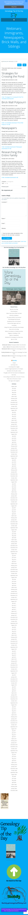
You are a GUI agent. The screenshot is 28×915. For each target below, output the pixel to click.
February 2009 (14, 786)
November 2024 (14, 428)
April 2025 (14, 418)
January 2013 (14, 695)
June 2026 (14, 390)
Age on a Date (14, 339)
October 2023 (14, 454)
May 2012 (14, 710)
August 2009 (14, 774)
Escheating (14, 325)
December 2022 (14, 474)
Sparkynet (21, 911)
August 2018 (14, 577)
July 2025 (14, 412)
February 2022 (14, 494)
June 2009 (14, 778)
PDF (24, 65)
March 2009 (14, 784)
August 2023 (14, 458)
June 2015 (14, 653)
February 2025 (14, 422)
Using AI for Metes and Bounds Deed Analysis (14, 327)
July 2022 (14, 484)
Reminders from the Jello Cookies (14, 370)
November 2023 (14, 452)
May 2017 (14, 607)
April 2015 (14, 657)
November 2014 (14, 667)
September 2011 (14, 726)
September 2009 (14, 772)
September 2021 (14, 503)
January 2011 (14, 742)
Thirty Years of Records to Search (14, 378)
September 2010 (14, 750)
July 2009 (14, 776)
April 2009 (14, 782)
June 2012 (14, 708)
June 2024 (14, 438)
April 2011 (14, 736)
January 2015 (14, 663)
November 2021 (14, 499)
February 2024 (14, 446)
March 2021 (14, 515)
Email (3, 223)
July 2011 (14, 730)
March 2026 (14, 396)
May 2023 (14, 464)
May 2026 (14, 392)
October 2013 (14, 683)
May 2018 (14, 583)
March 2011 (14, 738)
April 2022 (14, 490)
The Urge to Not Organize (14, 380)
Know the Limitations (14, 315)
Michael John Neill (6, 61)
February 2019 (14, 565)
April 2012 (14, 712)
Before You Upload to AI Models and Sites (14, 331)
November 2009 (14, 768)
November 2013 (14, 681)
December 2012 (14, 697)
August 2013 (14, 685)
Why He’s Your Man (14, 309)
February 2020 (14, 541)
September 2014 (14, 671)
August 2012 (14, 704)
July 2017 (14, 603)
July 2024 (14, 436)
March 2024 (14, 444)
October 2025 (14, 406)
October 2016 (14, 621)
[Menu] (14, 20)
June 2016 (14, 629)
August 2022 (14, 482)
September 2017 (14, 599)
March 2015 (14, 659)
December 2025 (14, 402)
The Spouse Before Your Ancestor (14, 317)
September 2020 (14, 527)
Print (19, 65)
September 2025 (14, 408)
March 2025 (14, 420)
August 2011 (14, 728)
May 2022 (14, 488)
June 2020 (14, 533)
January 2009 (14, 788)
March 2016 (14, 635)
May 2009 (14, 780)
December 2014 (14, 665)
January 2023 (14, 472)
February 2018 (14, 589)
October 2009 (14, 770)
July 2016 (14, 627)
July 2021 (14, 507)
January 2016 (14, 639)
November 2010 (14, 746)
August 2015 (14, 649)
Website (4, 228)
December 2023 (14, 450)
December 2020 (14, 521)
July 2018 (14, 579)
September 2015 (14, 647)
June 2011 (14, 732)
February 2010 (14, 764)
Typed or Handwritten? (14, 335)
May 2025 (14, 416)
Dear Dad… (14, 374)
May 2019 (14, 559)
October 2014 (14, 669)
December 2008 (14, 790)
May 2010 (14, 758)
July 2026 (14, 388)
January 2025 (14, 424)
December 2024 (14, 426)
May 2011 (14, 734)
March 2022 (14, 492)
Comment (4, 202)
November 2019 (14, 547)
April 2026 (14, 394)
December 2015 (14, 641)
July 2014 (14, 675)
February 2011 (14, 740)
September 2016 (14, 623)
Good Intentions (14, 311)
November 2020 (14, 523)
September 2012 (14, 703)
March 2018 (14, 587)
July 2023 (14, 460)
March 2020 (14, 539)
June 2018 (14, 581)
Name (3, 218)
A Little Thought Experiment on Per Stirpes (14, 368)
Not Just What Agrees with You (14, 323)
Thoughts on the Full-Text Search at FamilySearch (14, 372)
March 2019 (14, 563)
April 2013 (14, 691)
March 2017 (14, 611)
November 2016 (14, 619)
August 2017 (14, 601)
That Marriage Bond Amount (14, 319)
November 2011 (14, 722)
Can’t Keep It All (14, 364)
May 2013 (14, 689)
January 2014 (14, 677)
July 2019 (14, 555)
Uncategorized (10, 181)
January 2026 (14, 400)
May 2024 (14, 440)
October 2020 (14, 525)
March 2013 (14, 693)
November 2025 (14, 404)
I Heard (14, 362)
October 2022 (14, 478)
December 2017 (14, 593)
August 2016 (14, 625)
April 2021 (14, 513)
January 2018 (14, 591)
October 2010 (14, 748)
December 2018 (14, 569)
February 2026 (14, 398)
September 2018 (14, 575)
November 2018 (14, 571)
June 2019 (14, 557)
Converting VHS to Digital (14, 366)
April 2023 (14, 466)
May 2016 (14, 631)
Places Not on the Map (14, 329)
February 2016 (14, 637)
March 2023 (14, 468)
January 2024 (14, 448)
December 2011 (14, 720)
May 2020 (14, 535)
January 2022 (14, 496)
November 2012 (14, 699)
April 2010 (14, 760)
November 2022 (14, 476)
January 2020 (14, 543)
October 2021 (14, 501)
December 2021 (14, 497)
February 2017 (14, 613)
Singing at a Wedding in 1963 (14, 333)
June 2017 (14, 605)
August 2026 (14, 386)
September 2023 (14, 456)
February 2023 (14, 470)
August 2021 (14, 505)
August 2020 (14, 529)
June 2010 (14, 756)
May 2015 (14, 655)
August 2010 (14, 752)
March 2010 (14, 762)
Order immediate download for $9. (10, 177)
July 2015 (14, 651)
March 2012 (14, 714)
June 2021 (14, 509)
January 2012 (14, 718)
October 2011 (14, 724)
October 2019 (14, 549)
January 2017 (14, 615)
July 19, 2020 (14, 61)
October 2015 (14, 645)
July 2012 (14, 706)
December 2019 (14, 545)
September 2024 (14, 432)
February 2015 (14, 661)
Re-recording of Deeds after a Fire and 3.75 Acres (14, 376)
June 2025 (14, 414)
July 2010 (14, 754)
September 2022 (14, 480)
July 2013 (14, 687)
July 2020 (14, 531)
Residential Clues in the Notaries (14, 321)
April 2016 (14, 633)
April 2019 (14, 561)
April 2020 (14, 537)
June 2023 (14, 462)
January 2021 (14, 519)
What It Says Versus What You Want (14, 313)
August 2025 (14, 410)
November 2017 (14, 595)
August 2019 (14, 553)
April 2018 (14, 585)
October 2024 (14, 430)
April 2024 (14, 442)
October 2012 (14, 700)
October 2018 (14, 573)
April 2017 (14, 609)
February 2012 (14, 716)
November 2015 (14, 643)
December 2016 (14, 617)
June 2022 (14, 486)
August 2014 (14, 673)
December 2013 (14, 679)
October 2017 (14, 597)
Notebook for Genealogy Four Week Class (14, 337)
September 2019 (14, 551)
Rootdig (15, 360)
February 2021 (14, 517)
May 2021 (14, 511)
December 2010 (14, 744)
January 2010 (14, 766)
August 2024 (14, 434)
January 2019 (14, 567)
